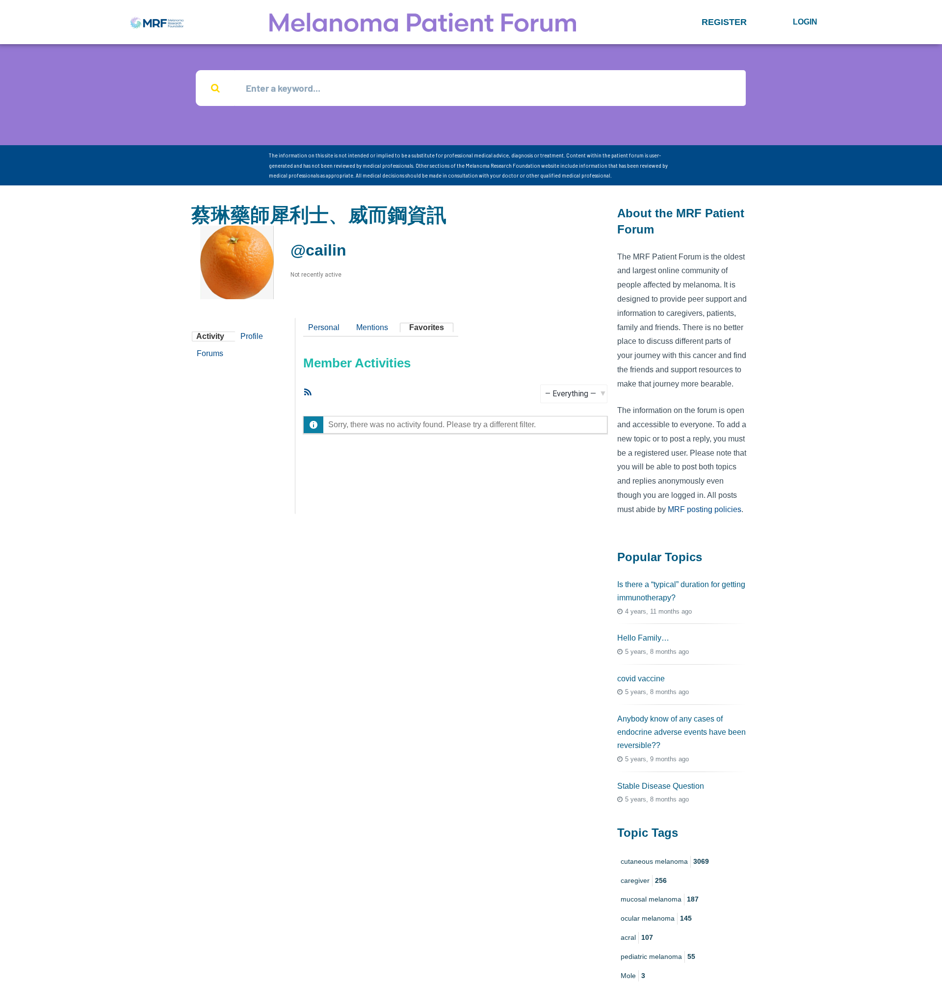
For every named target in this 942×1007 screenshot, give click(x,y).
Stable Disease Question (660, 786)
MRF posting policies (704, 509)
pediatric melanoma (658, 956)
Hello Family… (643, 638)
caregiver (644, 880)
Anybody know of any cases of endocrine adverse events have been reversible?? (681, 732)
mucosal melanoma (660, 899)
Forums (210, 353)
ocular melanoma (656, 918)
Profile (251, 336)
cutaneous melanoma (665, 861)
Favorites (426, 327)
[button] (724, 22)
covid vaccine (641, 678)
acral (637, 937)
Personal (324, 327)
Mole (633, 976)
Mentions (372, 327)
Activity (210, 336)
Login (805, 22)
